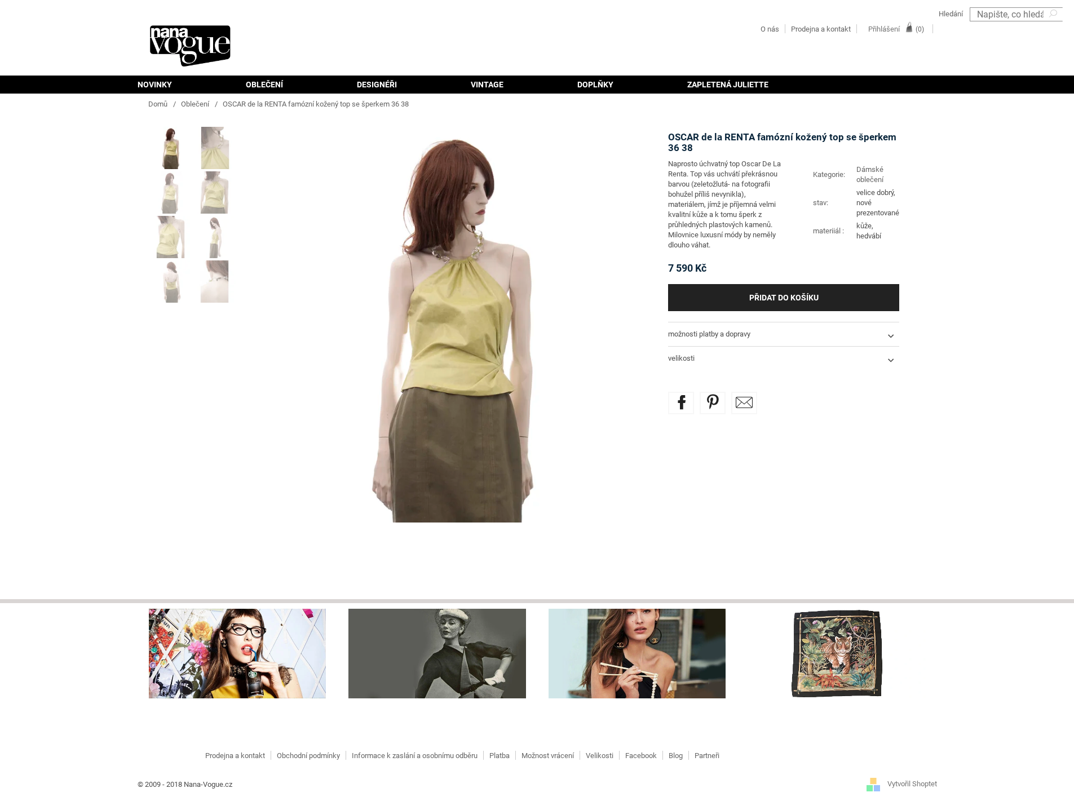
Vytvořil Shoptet (912, 784)
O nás (770, 29)
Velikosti (599, 755)
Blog (676, 755)
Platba (499, 755)
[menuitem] (173, 85)
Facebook (641, 755)
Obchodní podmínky (308, 755)
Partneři (707, 755)
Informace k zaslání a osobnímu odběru (415, 755)
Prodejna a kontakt (821, 29)
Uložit (721, 398)
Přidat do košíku (784, 297)
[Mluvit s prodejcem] (744, 403)
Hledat (1054, 28)
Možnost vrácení (547, 755)
